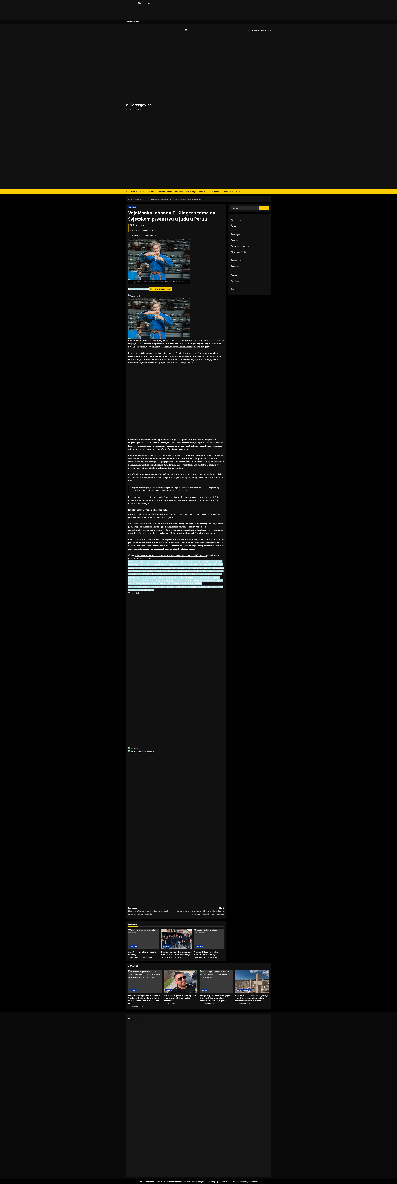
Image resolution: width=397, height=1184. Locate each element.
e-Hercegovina (139, 105)
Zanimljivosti (215, 192)
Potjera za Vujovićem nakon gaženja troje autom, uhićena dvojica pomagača (180, 998)
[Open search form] (270, 192)
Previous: (148, 911)
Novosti (152, 192)
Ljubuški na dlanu (144, 558)
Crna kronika (165, 192)
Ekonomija (191, 192)
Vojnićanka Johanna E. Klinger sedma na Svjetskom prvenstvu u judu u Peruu (171, 555)
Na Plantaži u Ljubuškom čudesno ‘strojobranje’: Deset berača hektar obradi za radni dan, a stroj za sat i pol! (144, 999)
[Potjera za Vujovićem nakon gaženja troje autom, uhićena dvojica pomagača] (180, 981)
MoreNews (241, 1181)
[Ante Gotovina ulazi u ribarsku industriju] (143, 939)
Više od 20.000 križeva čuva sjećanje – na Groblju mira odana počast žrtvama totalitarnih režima (251, 998)
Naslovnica (131, 192)
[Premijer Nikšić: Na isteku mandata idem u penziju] (209, 939)
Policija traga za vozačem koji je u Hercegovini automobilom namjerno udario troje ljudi (215, 998)
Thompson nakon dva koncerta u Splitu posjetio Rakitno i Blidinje (176, 953)
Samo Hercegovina (233, 192)
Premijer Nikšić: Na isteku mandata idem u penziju (206, 953)
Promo (202, 192)
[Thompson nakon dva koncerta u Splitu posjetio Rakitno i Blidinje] (176, 939)
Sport (142, 192)
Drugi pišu (132, 207)
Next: (200, 911)
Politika (179, 192)
